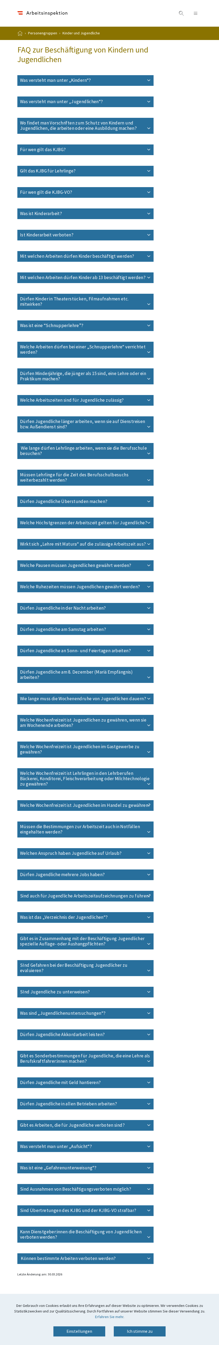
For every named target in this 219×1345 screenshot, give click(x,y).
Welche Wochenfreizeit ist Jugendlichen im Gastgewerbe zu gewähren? (80, 749)
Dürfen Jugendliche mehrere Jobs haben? (80, 875)
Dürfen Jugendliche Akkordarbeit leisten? (80, 1035)
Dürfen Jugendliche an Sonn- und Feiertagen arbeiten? (87, 651)
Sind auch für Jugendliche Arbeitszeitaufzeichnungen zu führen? (87, 896)
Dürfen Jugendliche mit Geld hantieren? (78, 1083)
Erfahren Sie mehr (109, 1317)
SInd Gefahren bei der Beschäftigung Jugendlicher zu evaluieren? (74, 968)
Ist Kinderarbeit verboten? (65, 235)
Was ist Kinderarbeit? (59, 214)
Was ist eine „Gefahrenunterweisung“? (76, 1168)
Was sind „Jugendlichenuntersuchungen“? (81, 1013)
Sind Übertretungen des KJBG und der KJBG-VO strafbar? (87, 1211)
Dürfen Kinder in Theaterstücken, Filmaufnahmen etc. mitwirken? (74, 301)
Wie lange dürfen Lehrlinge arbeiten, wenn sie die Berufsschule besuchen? (83, 451)
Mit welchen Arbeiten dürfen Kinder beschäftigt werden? (87, 256)
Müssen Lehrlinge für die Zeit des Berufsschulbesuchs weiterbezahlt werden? (74, 477)
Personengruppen (42, 33)
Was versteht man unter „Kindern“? (73, 80)
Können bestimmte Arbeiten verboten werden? (86, 1259)
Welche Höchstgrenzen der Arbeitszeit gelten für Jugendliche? (87, 523)
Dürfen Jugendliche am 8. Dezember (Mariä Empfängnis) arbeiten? (76, 674)
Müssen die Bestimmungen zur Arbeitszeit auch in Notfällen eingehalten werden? (80, 829)
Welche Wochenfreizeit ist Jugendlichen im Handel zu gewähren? (87, 805)
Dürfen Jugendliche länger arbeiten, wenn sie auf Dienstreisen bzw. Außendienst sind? (82, 424)
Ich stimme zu (139, 1331)
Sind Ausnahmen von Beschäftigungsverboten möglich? (87, 1189)
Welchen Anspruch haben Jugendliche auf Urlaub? (87, 853)
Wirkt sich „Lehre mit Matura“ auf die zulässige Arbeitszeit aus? (87, 544)
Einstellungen (79, 1331)
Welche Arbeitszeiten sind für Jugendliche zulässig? (87, 400)
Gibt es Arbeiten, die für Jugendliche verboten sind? (87, 1125)
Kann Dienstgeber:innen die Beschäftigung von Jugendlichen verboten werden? (81, 1234)
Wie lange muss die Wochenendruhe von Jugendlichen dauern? (87, 699)
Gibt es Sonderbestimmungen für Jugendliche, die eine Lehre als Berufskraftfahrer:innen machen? (85, 1058)
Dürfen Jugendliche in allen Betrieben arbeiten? (87, 1104)
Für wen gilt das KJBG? (61, 150)
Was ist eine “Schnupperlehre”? (70, 326)
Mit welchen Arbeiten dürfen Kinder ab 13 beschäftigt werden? (87, 278)
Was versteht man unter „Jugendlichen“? (79, 102)
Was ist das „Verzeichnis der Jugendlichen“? (82, 917)
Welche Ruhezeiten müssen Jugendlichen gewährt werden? (87, 587)
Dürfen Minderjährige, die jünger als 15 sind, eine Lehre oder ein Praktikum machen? (83, 376)
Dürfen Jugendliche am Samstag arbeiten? (81, 630)
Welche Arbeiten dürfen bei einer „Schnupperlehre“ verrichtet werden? (83, 349)
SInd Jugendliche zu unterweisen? (73, 992)
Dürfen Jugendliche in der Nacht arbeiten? (81, 608)
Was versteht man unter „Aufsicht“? (74, 1147)
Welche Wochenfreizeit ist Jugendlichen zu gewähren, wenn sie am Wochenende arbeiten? (83, 722)
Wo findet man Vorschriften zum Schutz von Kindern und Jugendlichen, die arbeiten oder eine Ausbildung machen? (87, 125)
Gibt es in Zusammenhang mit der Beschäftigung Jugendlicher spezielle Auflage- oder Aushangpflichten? (82, 941)
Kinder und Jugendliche (81, 33)
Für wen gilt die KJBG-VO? (64, 192)
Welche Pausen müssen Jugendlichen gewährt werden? (87, 566)
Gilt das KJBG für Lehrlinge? (66, 171)
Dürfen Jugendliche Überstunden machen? (82, 502)
